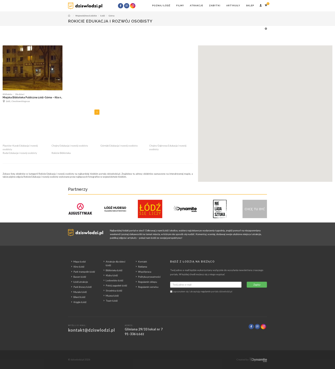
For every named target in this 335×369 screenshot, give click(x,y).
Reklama (142, 266)
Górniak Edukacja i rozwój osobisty (119, 145)
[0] (266, 4)
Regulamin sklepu (147, 281)
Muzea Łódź (112, 295)
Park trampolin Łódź (84, 271)
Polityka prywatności (149, 276)
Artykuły (233, 5)
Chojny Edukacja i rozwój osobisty (69, 145)
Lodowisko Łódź (114, 280)
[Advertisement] (165, 34)
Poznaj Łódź (161, 5)
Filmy (180, 5)
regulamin (206, 291)
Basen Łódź (79, 276)
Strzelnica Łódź (114, 290)
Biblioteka (7, 94)
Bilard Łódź (79, 296)
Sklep (250, 5)
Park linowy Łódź (82, 286)
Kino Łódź (78, 266)
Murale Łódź (80, 291)
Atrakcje (196, 5)
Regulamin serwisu (148, 286)
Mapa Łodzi (79, 261)
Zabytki (214, 5)
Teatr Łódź (112, 300)
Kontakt (142, 261)
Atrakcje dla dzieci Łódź (115, 263)
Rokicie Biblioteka (61, 152)
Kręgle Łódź (79, 302)
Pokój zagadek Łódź (116, 285)
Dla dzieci (19, 94)
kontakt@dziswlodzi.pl (91, 330)
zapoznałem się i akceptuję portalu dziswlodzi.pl (202, 291)
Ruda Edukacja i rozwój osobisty (20, 152)
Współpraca (144, 271)
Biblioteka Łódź (114, 270)
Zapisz (256, 284)
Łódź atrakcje (80, 281)
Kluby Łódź (112, 275)
